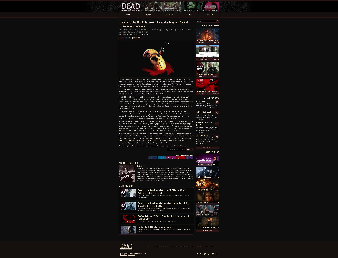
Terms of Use (123, 255)
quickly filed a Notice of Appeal (157, 140)
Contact (213, 246)
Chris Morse (125, 34)
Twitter (123, 92)
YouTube (181, 158)
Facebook (153, 158)
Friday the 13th (137, 37)
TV (161, 246)
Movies (128, 37)
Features (182, 246)
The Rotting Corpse (203, 59)
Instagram (172, 158)
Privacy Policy (132, 255)
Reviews (174, 246)
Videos (167, 246)
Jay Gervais (201, 42)
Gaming (149, 246)
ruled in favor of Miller (126, 140)
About (206, 246)
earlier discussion (182, 97)
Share (190, 149)
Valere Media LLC (129, 253)
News (121, 37)
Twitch (190, 158)
